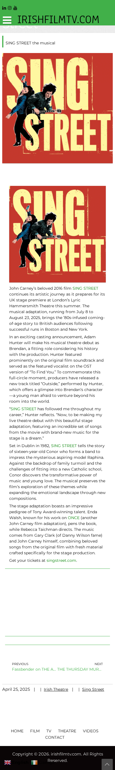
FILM (35, 730)
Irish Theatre (56, 689)
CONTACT (54, 737)
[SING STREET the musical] (57, 107)
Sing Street (93, 689)
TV (48, 730)
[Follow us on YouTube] (15, 6)
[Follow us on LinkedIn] (4, 6)
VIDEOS (91, 730)
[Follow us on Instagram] (10, 6)
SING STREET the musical (30, 42)
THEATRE (67, 730)
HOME (17, 730)
